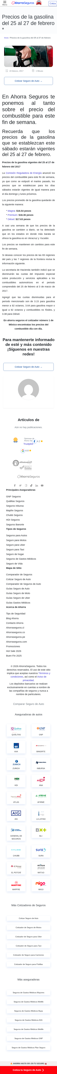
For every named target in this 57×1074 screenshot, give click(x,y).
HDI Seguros (13, 519)
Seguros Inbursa (15, 506)
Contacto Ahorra (14, 623)
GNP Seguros (13, 496)
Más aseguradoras (28, 979)
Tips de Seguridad (15, 613)
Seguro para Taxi (15, 549)
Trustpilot (28, 444)
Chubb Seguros (14, 515)
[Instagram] (26, 485)
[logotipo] (28, 477)
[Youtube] (42, 485)
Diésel (11, 219)
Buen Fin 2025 (14, 655)
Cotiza (53, 3)
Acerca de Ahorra (16, 607)
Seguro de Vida (14, 563)
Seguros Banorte (15, 524)
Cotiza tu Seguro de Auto (27, 1070)
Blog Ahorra (12, 618)
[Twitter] (20, 485)
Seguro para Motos (16, 540)
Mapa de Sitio (13, 568)
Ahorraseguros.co (15, 632)
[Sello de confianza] (25, 467)
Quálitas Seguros (15, 501)
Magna (11, 211)
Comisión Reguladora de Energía (24, 173)
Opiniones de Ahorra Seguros (30, 440)
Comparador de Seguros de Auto (23, 584)
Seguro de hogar (15, 554)
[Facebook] (15, 485)
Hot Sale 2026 (13, 651)
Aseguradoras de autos (28, 714)
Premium (12, 215)
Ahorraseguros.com (16, 641)
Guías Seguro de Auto (18, 588)
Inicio (6, 38)
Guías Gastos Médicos (18, 602)
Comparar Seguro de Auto (28, 703)
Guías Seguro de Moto (18, 593)
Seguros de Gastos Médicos (21, 559)
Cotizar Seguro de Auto (28, 81)
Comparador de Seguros (19, 574)
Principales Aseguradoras (20, 490)
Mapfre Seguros (14, 510)
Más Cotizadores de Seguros (28, 905)
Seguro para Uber (15, 545)
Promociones (13, 646)
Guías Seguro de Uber (18, 598)
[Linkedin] (36, 485)
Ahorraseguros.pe (15, 637)
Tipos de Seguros (16, 529)
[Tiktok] (31, 485)
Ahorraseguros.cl (15, 627)
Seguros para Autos (16, 535)
